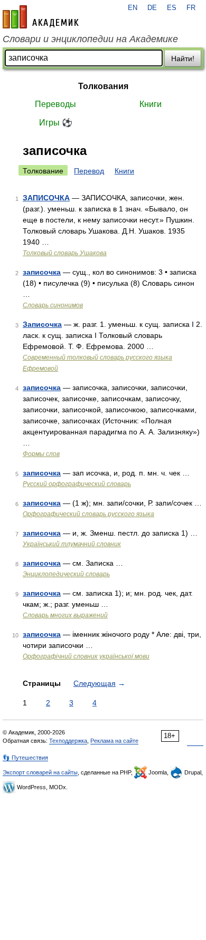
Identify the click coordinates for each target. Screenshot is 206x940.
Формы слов (41, 454)
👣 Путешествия (25, 757)
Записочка (42, 324)
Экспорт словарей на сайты (40, 772)
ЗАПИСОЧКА (46, 197)
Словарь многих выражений (65, 615)
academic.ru (41, 16)
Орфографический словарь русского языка (88, 514)
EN (132, 8)
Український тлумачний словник (72, 544)
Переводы (55, 104)
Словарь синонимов (53, 305)
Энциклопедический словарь (66, 574)
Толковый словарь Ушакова (65, 253)
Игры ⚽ (55, 122)
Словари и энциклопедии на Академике (90, 39)
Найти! (182, 58)
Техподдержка (68, 741)
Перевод (89, 171)
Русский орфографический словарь (77, 484)
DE (152, 8)
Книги (150, 104)
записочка (42, 272)
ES (171, 8)
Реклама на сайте (114, 741)
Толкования (103, 86)
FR (190, 8)
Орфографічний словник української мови (86, 656)
